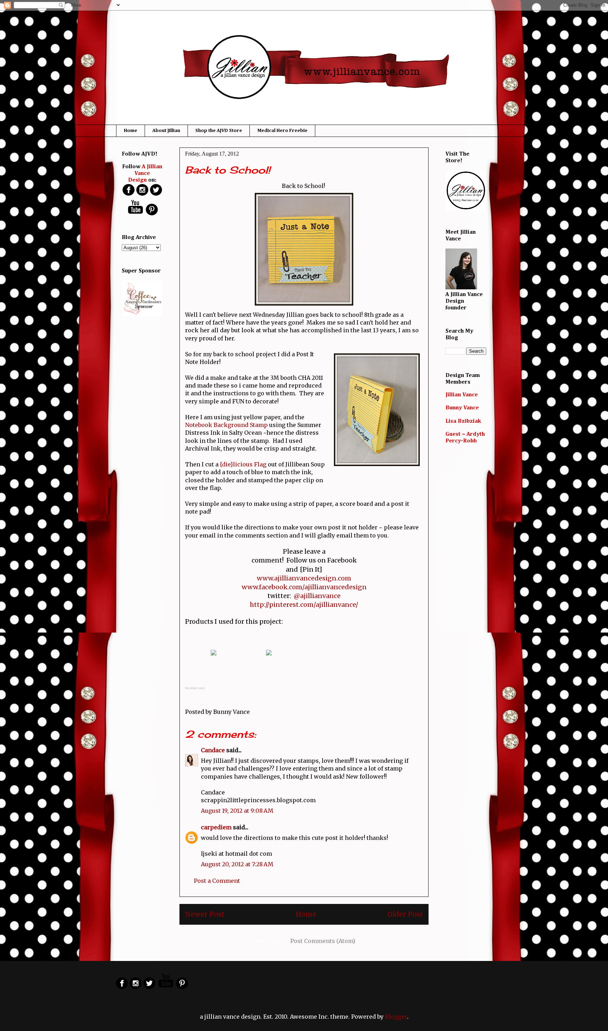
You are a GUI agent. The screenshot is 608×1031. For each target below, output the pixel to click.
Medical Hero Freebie (282, 130)
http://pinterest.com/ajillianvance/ (304, 605)
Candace (213, 750)
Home (130, 130)
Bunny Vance (462, 408)
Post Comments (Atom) (322, 940)
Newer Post (204, 914)
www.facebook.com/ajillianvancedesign (304, 587)
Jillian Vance (461, 395)
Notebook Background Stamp (226, 424)
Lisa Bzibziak (463, 421)
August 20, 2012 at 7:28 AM (237, 864)
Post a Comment (217, 880)
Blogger (396, 1016)
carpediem (216, 827)
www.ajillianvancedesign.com (304, 578)
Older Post (405, 914)
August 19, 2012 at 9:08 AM (237, 810)
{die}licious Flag (243, 464)
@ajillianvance (317, 596)
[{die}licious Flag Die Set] (214, 656)
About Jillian (166, 130)
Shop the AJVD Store (218, 130)
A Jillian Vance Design (145, 173)
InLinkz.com (194, 688)
